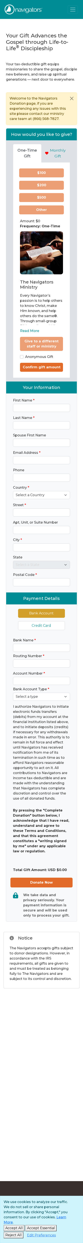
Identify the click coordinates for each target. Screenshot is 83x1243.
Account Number (29, 673)
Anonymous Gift (39, 357)
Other (41, 210)
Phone (18, 470)
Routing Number (28, 656)
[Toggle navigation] (73, 9)
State (17, 557)
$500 (41, 197)
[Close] (72, 98)
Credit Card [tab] (41, 626)
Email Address (26, 453)
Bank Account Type (31, 689)
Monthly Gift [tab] (58, 153)
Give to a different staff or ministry (41, 343)
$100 (41, 173)
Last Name (23, 418)
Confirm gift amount (41, 367)
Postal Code (25, 575)
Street (19, 505)
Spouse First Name (29, 435)
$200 (41, 185)
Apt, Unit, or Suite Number (35, 522)
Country (21, 488)
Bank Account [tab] (41, 613)
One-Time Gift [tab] (27, 153)
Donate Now (41, 882)
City (17, 540)
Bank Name (24, 640)
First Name (23, 400)
